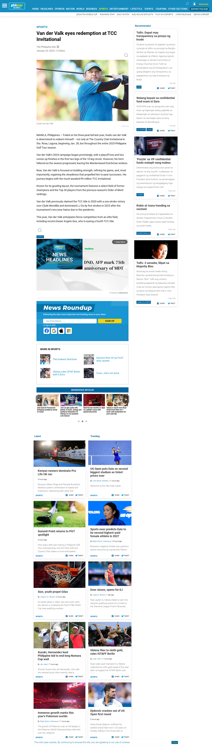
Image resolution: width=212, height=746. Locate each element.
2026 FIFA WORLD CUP (87, 14)
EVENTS (149, 8)
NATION (70, 8)
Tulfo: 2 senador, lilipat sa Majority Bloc (152, 264)
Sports (41, 27)
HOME (35, 8)
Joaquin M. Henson (47, 597)
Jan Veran (44, 664)
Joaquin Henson (99, 595)
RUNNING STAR (107, 14)
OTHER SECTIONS (177, 8)
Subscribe (203, 4)
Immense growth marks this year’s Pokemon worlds (56, 714)
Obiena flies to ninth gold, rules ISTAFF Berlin (106, 651)
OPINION (59, 8)
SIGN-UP (109, 321)
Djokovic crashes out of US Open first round (107, 712)
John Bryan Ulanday (100, 481)
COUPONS (161, 8)
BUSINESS (91, 8)
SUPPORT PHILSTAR (199, 9)
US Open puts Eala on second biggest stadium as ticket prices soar (109, 472)
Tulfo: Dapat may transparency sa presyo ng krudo (153, 36)
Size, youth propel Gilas (53, 591)
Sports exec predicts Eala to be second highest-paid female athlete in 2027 (108, 532)
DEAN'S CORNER (201, 14)
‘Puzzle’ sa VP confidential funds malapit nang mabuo (153, 160)
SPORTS (103, 8)
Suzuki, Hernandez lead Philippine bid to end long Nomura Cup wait (59, 655)
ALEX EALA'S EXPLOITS (142, 14)
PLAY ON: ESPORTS (164, 14)
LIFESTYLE (136, 8)
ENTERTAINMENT (119, 8)
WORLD (80, 8)
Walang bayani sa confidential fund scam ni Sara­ (155, 99)
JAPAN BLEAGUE (183, 14)
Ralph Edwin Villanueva (101, 541)
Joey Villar (97, 659)
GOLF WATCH (123, 14)
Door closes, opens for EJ (106, 589)
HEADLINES (47, 8)
